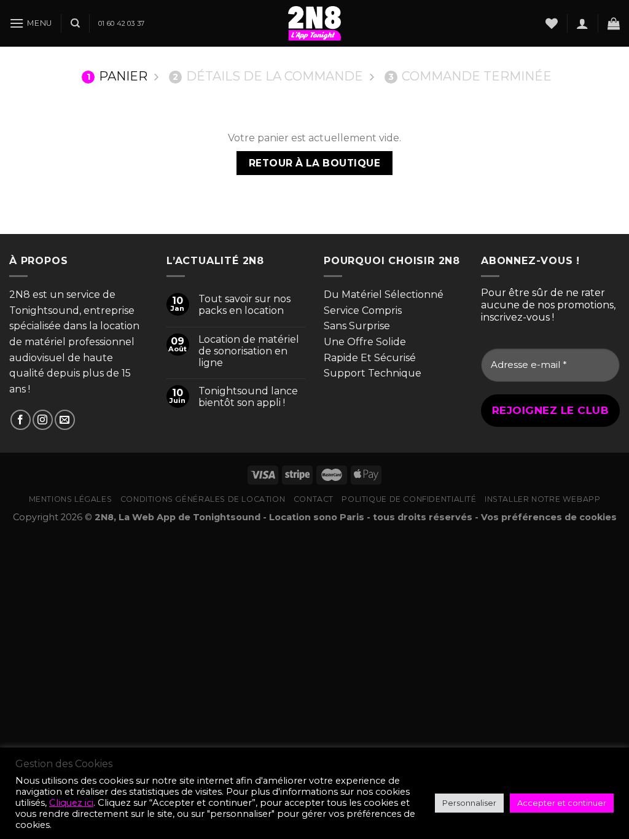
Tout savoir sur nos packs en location (244, 304)
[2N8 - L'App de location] (314, 23)
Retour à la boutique (314, 163)
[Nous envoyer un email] (65, 420)
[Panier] (614, 23)
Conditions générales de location (203, 499)
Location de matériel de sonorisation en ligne (248, 351)
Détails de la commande (268, 76)
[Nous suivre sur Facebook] (20, 420)
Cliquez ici (71, 802)
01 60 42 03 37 (121, 23)
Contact (314, 499)
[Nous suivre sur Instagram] (43, 420)
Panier (117, 76)
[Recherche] (75, 23)
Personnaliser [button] (469, 803)
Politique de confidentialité (409, 499)
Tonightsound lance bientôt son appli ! (248, 396)
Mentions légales (70, 499)
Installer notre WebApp (542, 499)
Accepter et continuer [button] (561, 803)
